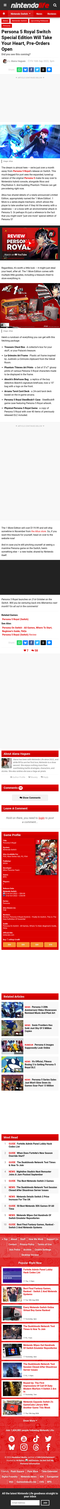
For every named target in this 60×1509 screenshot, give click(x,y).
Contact (13, 1244)
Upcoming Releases (39, 21)
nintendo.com (8, 935)
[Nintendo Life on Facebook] (48, 1448)
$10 (50, 945)
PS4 (26, 856)
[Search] (55, 5)
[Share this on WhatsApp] (19, 69)
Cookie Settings (43, 1249)
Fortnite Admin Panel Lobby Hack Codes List (30, 1145)
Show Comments (31, 797)
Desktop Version (30, 1255)
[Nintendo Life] (30, 5)
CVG (41, 1482)
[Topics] (5, 5)
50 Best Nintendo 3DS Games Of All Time (31, 1207)
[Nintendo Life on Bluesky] (11, 1448)
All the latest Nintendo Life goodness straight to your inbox (30, 1495)
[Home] (4, 13)
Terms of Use (45, 1244)
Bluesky (34, 777)
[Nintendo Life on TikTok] (36, 1439)
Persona (6, 26)
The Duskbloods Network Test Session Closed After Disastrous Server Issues (33, 1189)
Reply (45, 777)
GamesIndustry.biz (26, 1482)
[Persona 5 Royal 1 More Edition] (30, 305)
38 (20, 1070)
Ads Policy (14, 1249)
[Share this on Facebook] (31, 69)
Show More (29, 1420)
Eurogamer (53, 1476)
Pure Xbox (32, 1471)
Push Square (17, 1471)
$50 (9, 945)
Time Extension (49, 1471)
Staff (22, 1239)
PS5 (4, 856)
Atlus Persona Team (11, 870)
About (14, 1239)
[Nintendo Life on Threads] (36, 1448)
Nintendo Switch (19, 21)
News (5, 21)
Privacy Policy (27, 1244)
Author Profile (18, 777)
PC (22, 856)
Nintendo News (29, 1476)
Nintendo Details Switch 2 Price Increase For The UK (29, 1198)
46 (20, 1033)
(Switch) (15, 619)
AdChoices (33, 1460)
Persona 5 (29, 178)
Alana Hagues (18, 61)
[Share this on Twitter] (37, 69)
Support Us (52, 1239)
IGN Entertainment (46, 1457)
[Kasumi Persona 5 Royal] (30, 141)
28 (20, 1088)
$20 (36, 945)
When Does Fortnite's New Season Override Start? (31, 1154)
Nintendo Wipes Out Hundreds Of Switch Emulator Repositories (30, 1217)
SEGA (5, 863)
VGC (11, 1482)
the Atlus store (38, 531)
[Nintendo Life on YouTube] (23, 1439)
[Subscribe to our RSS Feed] (11, 1439)
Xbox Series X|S (13, 856)
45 (20, 1052)
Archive (27, 1249)
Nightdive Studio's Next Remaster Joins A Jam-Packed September (30, 1173)
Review (19, 634)
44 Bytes (20, 1460)
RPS (49, 1482)
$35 (23, 945)
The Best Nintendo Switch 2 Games (31, 1181)
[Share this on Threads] (43, 69)
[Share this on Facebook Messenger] (49, 69)
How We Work (36, 1239)
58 (36, 650)
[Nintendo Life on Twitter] (48, 1439)
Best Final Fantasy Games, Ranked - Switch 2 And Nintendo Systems (32, 1226)
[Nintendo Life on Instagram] (23, 1448)
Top (5, 1239)
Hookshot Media (19, 1457)
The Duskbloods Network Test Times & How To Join (32, 1164)
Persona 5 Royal (21, 171)
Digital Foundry (9, 1476)
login (42, 818)
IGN (42, 1476)
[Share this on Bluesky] (25, 69)
